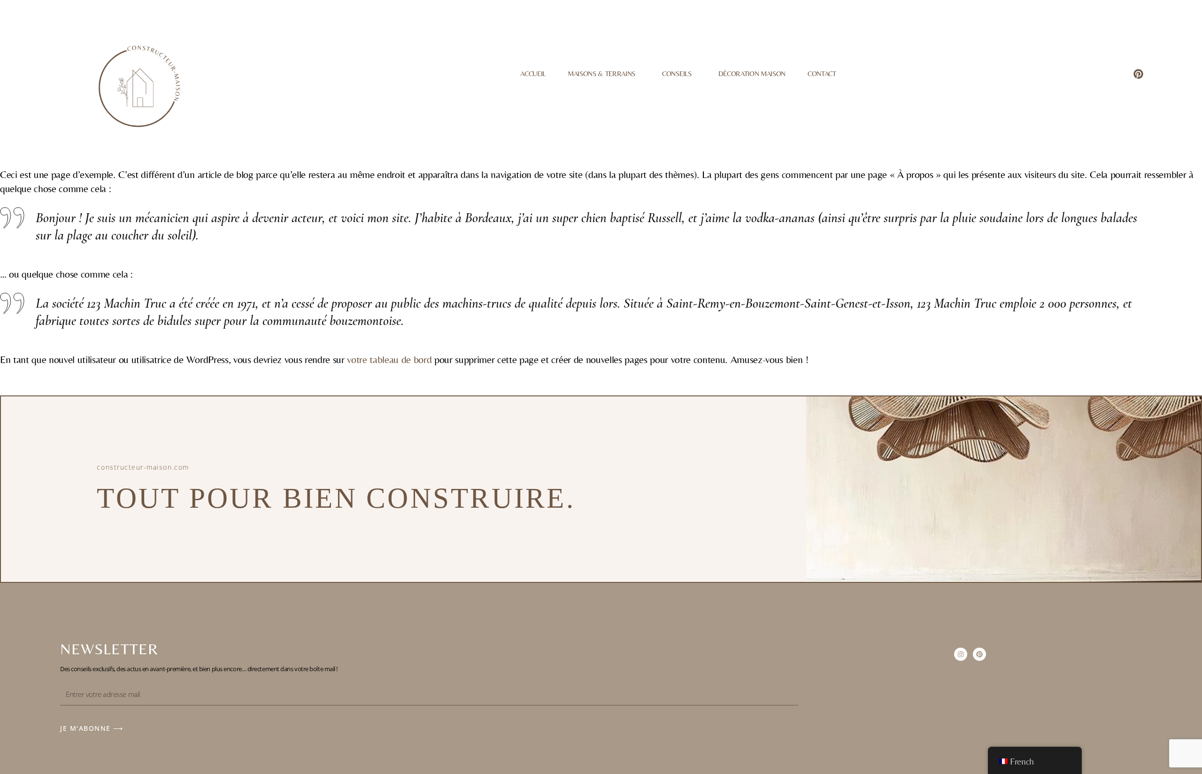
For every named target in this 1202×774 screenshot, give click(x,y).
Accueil (533, 73)
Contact (822, 73)
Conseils (676, 73)
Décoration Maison (752, 73)
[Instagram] (960, 654)
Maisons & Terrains (601, 73)
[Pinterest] (1138, 74)
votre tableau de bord (389, 359)
